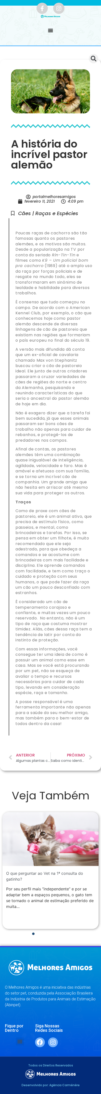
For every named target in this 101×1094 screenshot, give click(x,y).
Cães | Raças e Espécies (48, 213)
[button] (51, 30)
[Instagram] (58, 8)
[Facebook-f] (42, 8)
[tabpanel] (50, 870)
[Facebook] (40, 1042)
